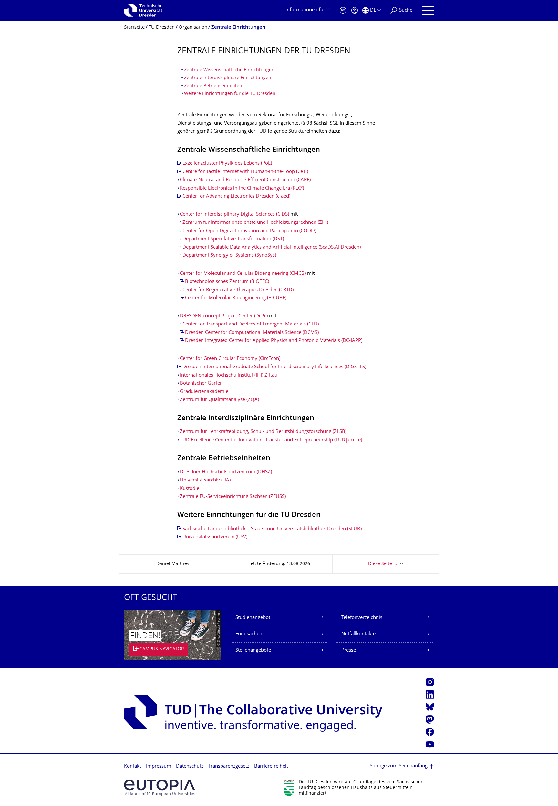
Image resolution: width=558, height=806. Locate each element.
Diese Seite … (382, 564)
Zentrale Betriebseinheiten (213, 86)
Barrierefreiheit (271, 766)
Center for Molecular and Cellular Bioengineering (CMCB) (243, 273)
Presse (348, 650)
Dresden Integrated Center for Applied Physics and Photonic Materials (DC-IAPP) (273, 340)
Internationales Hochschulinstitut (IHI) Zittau (229, 375)
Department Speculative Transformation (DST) (233, 239)
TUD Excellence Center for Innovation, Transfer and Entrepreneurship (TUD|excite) (271, 440)
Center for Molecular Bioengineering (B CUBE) (235, 298)
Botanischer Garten (201, 383)
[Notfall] (342, 10)
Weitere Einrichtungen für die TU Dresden (229, 94)
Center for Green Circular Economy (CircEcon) (230, 358)
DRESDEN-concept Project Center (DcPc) (224, 316)
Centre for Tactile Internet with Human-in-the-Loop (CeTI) (245, 172)
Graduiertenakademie (204, 391)
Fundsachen (248, 634)
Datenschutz (189, 766)
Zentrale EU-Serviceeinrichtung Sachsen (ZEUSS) (233, 496)
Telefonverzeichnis (361, 617)
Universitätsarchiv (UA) (205, 480)
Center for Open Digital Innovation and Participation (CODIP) (249, 231)
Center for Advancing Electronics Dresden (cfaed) (236, 196)
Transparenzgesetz (228, 766)
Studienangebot (252, 617)
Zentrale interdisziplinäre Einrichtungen (227, 78)
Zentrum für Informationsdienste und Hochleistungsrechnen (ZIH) (255, 222)
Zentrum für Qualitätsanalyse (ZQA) (219, 400)
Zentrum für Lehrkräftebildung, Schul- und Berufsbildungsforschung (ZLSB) (263, 431)
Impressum (158, 766)
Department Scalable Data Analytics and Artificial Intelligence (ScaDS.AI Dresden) (271, 247)
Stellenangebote (253, 650)
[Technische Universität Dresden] (143, 10)
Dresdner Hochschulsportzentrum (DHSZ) (226, 472)
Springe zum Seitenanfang (399, 766)
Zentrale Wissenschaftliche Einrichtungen (229, 70)
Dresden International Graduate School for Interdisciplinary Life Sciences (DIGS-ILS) (274, 367)
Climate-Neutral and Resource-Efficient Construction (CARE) (245, 180)
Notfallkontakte (358, 634)
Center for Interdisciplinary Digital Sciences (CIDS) (234, 214)
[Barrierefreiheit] (354, 10)
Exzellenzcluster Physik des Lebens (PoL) (227, 163)
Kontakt (132, 766)
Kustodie (189, 488)
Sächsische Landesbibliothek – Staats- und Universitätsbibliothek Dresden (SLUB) (272, 529)
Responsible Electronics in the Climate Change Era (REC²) (242, 188)
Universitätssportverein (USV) (214, 537)
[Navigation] (428, 10)
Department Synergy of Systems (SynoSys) (229, 255)
